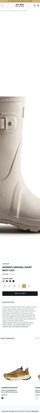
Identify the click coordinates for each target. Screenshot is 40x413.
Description (8, 302)
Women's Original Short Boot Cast (16, 10)
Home (2, 10)
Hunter (5, 264)
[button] (2, 5)
